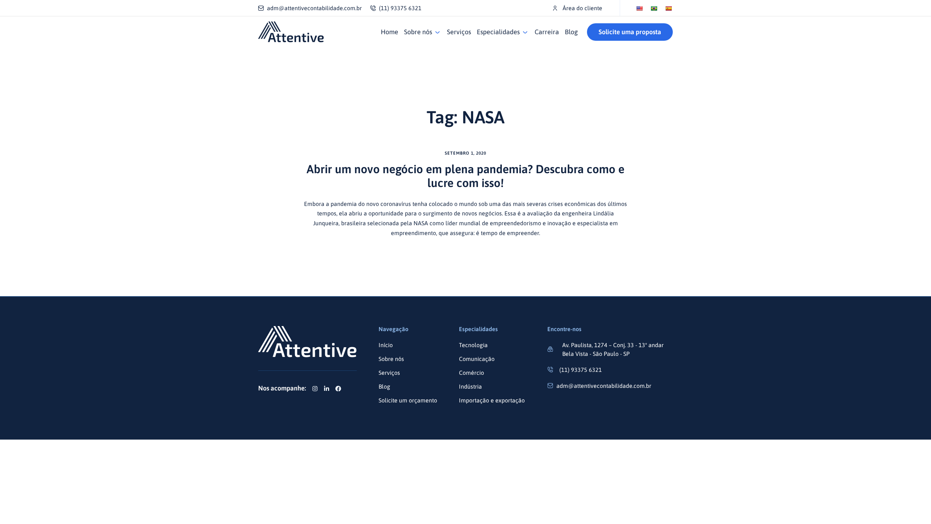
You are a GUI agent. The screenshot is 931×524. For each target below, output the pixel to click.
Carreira (547, 32)
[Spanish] (668, 8)
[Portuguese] (654, 8)
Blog (571, 32)
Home (389, 32)
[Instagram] (315, 389)
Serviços (459, 32)
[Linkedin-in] (326, 389)
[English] (639, 8)
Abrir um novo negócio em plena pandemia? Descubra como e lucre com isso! (465, 176)
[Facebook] (338, 389)
